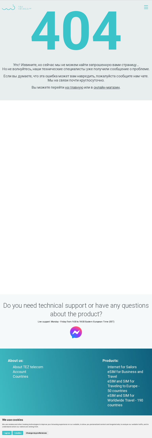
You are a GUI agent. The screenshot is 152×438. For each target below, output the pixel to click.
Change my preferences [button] (36, 433)
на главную (74, 87)
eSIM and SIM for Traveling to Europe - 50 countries (123, 386)
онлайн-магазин (107, 87)
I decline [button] (17, 433)
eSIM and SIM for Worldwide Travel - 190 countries (125, 400)
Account (19, 372)
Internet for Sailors (122, 367)
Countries (20, 376)
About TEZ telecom (28, 367)
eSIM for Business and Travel (125, 374)
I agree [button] (7, 433)
